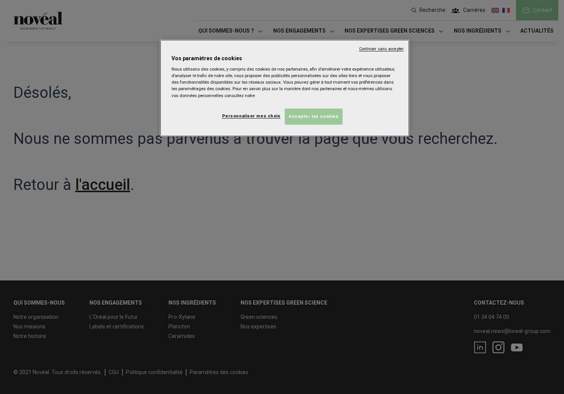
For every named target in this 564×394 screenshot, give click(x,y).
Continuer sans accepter (381, 48)
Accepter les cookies (313, 116)
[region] (284, 88)
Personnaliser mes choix (251, 116)
